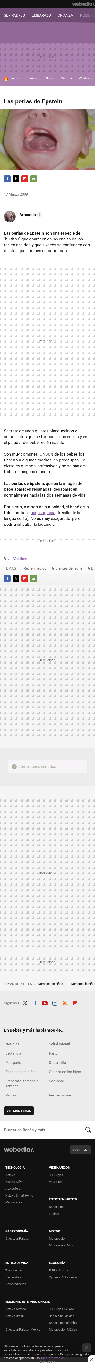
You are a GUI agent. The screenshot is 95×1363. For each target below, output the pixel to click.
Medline (20, 558)
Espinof (54, 1214)
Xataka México (15, 1309)
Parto (53, 1053)
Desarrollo (57, 1062)
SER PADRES (14, 15)
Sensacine (56, 1207)
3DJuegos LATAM (61, 1309)
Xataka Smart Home (19, 1195)
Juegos (33, 78)
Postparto (13, 1062)
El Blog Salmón (59, 1270)
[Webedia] (83, 4)
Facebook (7, 178)
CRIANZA (65, 15)
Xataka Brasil (14, 1316)
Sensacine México (61, 1316)
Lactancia (13, 1053)
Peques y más (60, 1095)
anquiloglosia (43, 512)
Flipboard (24, 178)
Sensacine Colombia (63, 1323)
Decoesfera (13, 1277)
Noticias (12, 1044)
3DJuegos (56, 1175)
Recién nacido (35, 568)
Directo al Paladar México (22, 1329)
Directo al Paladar (17, 1238)
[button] (30, 215)
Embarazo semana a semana (21, 1083)
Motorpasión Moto (61, 1245)
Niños (50, 78)
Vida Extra (56, 1182)
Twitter (16, 178)
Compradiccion (15, 1284)
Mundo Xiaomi (15, 1202)
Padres (11, 1095)
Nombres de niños (51, 983)
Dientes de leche (68, 568)
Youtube (45, 1002)
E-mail (33, 178)
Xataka (10, 1175)
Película (66, 78)
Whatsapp (86, 78)
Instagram (55, 1002)
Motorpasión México (63, 1329)
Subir (76, 1149)
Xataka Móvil (14, 1182)
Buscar (88, 1130)
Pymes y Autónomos (63, 1277)
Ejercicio (15, 78)
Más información (53, 1358)
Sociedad (56, 1081)
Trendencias (14, 1270)
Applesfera (12, 1188)
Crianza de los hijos (65, 1072)
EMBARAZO (41, 15)
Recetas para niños (21, 1072)
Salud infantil (59, 1044)
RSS (65, 1002)
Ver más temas (19, 1111)
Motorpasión (57, 1238)
